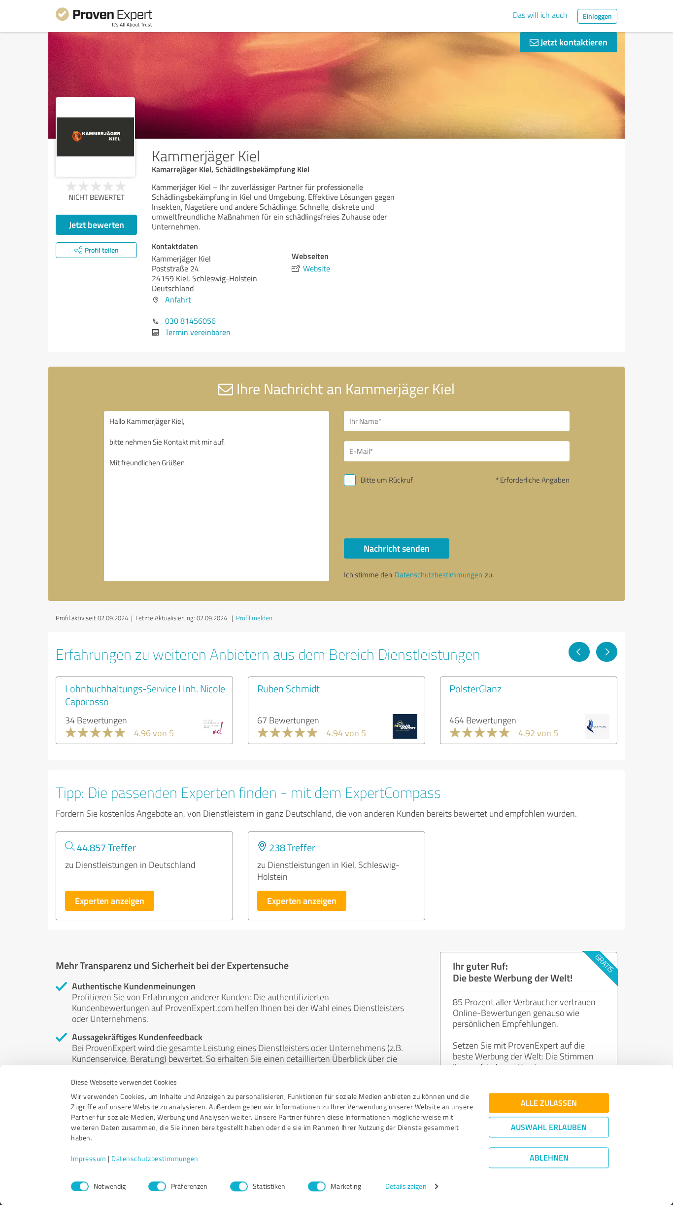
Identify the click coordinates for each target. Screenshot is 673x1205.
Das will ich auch (540, 14)
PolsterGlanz (475, 688)
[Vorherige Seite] (579, 652)
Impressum (88, 1159)
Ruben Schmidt (288, 688)
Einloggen (597, 16)
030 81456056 (190, 320)
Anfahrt (178, 299)
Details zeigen (405, 1186)
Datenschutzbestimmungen (155, 1159)
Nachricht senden (397, 548)
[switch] (157, 1186)
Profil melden (254, 617)
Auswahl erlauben (549, 1127)
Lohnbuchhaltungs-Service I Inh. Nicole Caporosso (145, 694)
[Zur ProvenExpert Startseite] (104, 18)
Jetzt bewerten (96, 224)
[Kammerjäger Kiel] (95, 137)
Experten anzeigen (109, 900)
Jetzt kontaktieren (572, 42)
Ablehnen (549, 1158)
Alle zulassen (549, 1103)
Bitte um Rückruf (387, 480)
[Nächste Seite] (606, 652)
